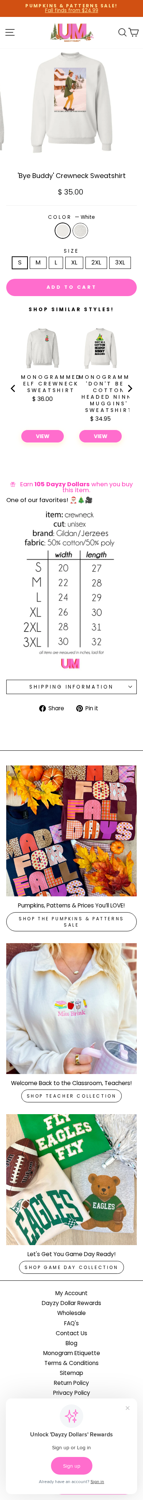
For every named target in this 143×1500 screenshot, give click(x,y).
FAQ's (71, 1323)
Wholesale (71, 1313)
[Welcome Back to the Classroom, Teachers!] (71, 1008)
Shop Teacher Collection (72, 1096)
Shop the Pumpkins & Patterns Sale (71, 922)
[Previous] (13, 388)
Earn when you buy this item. (76, 487)
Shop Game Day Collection (71, 1267)
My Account (71, 1293)
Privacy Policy (71, 1393)
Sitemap (71, 1373)
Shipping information (71, 686)
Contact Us (71, 1333)
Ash (80, 230)
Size (71, 251)
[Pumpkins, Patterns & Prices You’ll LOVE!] (71, 830)
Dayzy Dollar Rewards (71, 1303)
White (62, 230)
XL (74, 262)
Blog (71, 1343)
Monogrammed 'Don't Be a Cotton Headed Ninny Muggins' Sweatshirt (109, 393)
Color (71, 217)
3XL (120, 262)
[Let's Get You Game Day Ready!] (71, 1179)
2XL (96, 262)
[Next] (129, 388)
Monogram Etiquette (71, 1353)
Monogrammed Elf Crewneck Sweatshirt (51, 384)
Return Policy (71, 1383)
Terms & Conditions (71, 1363)
